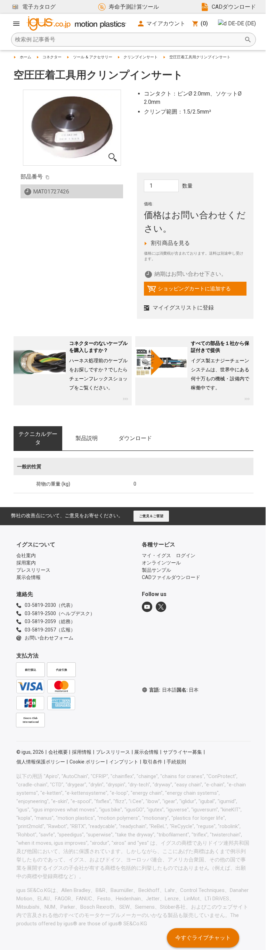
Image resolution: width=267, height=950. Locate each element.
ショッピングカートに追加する (189, 290)
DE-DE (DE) (242, 23)
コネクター (52, 57)
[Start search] (248, 39)
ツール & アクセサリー (92, 57)
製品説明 (86, 438)
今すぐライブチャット (203, 937)
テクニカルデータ (37, 438)
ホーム (25, 57)
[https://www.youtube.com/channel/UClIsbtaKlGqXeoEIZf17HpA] (147, 607)
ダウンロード (135, 438)
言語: (163, 690)
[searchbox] (128, 39)
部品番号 (32, 176)
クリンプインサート (140, 57)
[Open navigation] (16, 23)
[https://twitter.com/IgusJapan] (161, 607)
